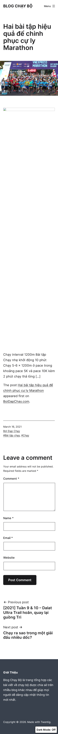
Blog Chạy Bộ (18, 6)
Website (9, 557)
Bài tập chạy (12, 435)
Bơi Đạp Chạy (11, 431)
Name (8, 518)
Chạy (26, 435)
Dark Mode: (44, 729)
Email (8, 538)
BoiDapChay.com (16, 401)
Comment (11, 478)
